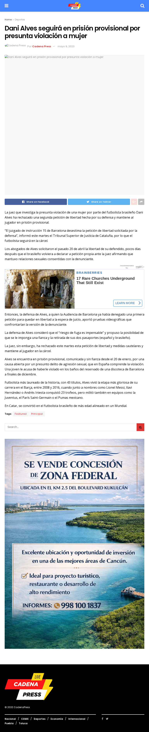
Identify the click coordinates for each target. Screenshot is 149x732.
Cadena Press (41, 46)
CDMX (25, 719)
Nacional (10, 719)
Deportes (20, 19)
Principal (37, 413)
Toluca (23, 723)
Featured (21, 413)
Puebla (9, 723)
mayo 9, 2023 (66, 46)
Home (8, 19)
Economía (57, 719)
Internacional (76, 719)
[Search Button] (140, 427)
